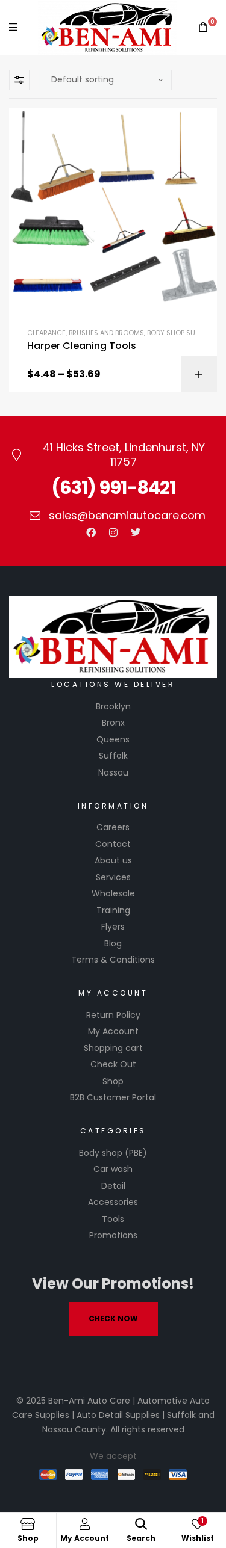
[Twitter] (135, 532)
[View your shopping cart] (203, 27)
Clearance (46, 333)
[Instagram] (113, 532)
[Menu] (13, 27)
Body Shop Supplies (181, 333)
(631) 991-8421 (113, 488)
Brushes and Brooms (106, 333)
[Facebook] (91, 532)
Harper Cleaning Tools (81, 346)
